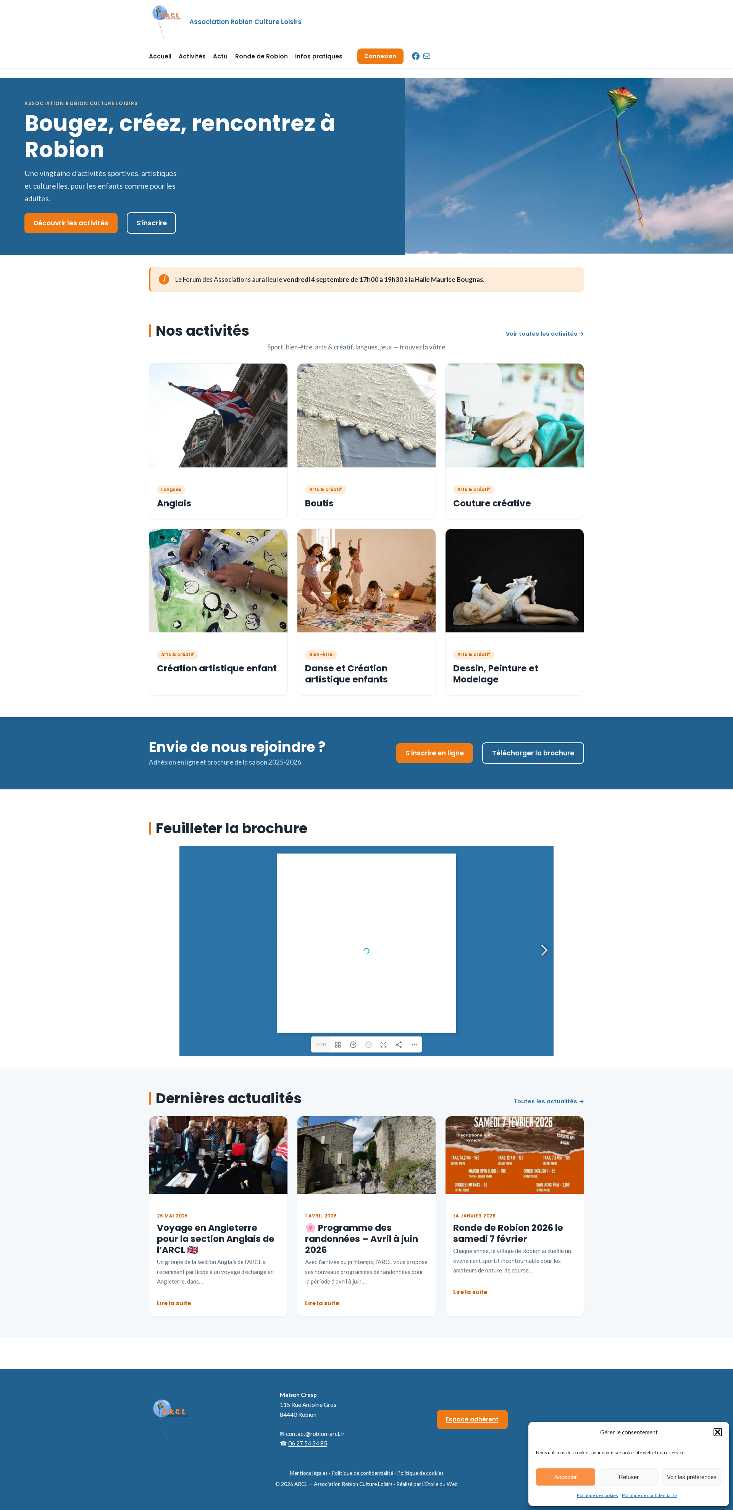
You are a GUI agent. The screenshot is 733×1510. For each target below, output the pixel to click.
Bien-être (321, 655)
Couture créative (492, 503)
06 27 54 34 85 (307, 1443)
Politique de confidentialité (649, 1495)
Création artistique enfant (217, 668)
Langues (171, 490)
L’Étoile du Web (440, 1484)
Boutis (319, 503)
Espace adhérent (472, 1419)
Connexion (380, 56)
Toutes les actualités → (548, 1101)
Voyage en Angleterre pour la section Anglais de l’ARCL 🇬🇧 (215, 1239)
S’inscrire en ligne (434, 753)
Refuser (629, 1477)
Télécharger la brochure (533, 753)
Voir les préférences (692, 1477)
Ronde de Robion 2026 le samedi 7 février (508, 1233)
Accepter (565, 1477)
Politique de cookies (597, 1495)
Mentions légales (309, 1473)
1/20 (321, 1044)
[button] (718, 1432)
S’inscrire (151, 223)
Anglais (174, 503)
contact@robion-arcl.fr (315, 1433)
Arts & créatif (325, 490)
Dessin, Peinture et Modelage (495, 674)
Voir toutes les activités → (545, 334)
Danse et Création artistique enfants (346, 674)
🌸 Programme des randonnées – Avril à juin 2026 (361, 1239)
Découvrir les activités (71, 223)
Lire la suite (174, 1303)
